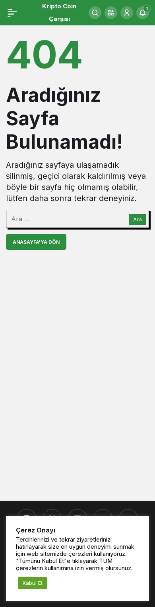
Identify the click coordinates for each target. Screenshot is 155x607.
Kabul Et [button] (33, 583)
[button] (111, 12)
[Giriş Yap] (126, 12)
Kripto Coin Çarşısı (59, 12)
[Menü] (12, 12)
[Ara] (95, 12)
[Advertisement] (77, 410)
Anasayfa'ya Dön (36, 242)
